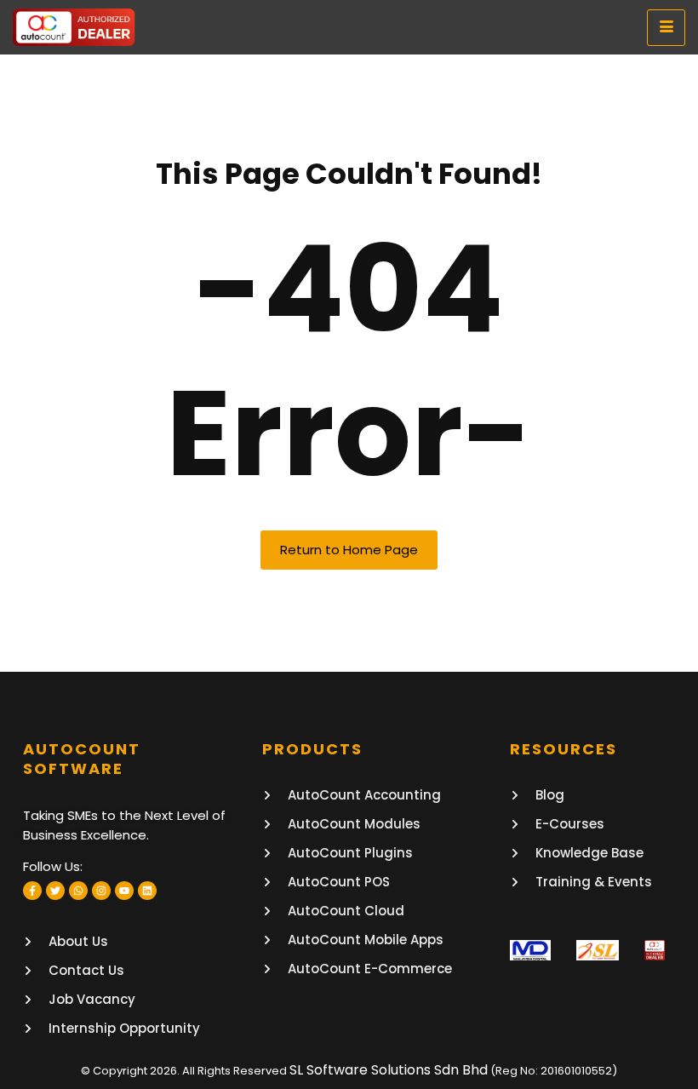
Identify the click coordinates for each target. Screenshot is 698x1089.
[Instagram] (101, 890)
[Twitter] (55, 890)
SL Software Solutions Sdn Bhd (388, 1070)
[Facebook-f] (32, 890)
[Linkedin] (147, 890)
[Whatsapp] (78, 890)
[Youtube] (124, 890)
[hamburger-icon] (666, 27)
